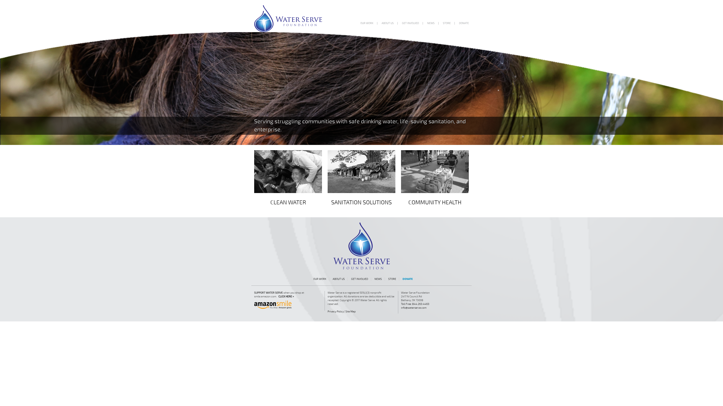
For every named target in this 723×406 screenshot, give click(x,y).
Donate (464, 23)
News (431, 23)
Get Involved (410, 23)
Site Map (350, 311)
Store (447, 23)
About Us (388, 23)
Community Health (434, 202)
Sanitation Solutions (361, 202)
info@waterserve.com (413, 307)
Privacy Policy (336, 311)
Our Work (366, 23)
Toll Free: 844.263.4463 (415, 304)
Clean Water (288, 202)
